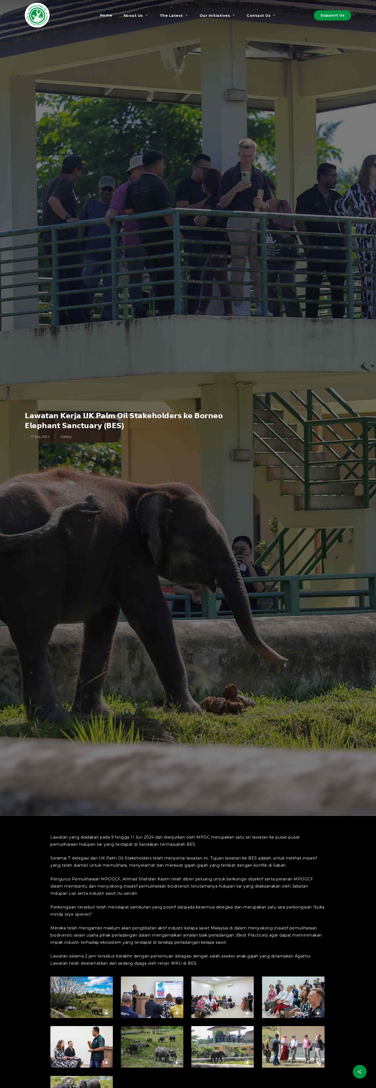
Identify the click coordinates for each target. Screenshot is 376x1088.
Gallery (66, 437)
